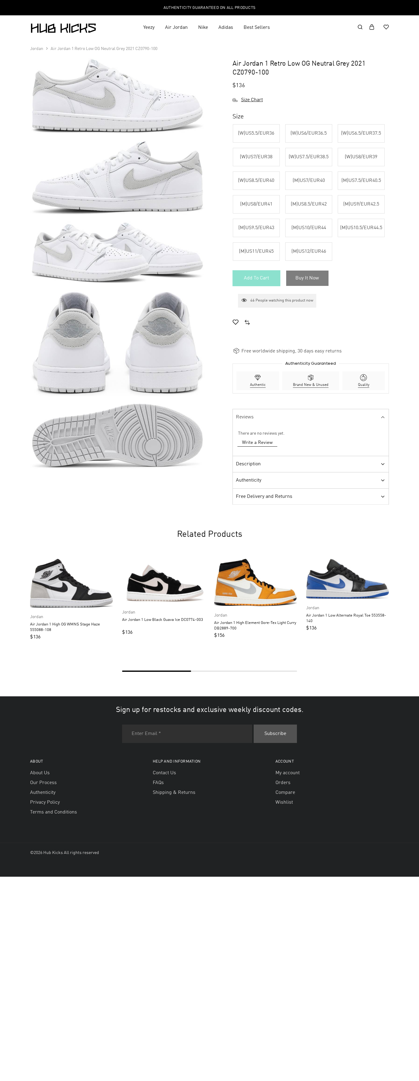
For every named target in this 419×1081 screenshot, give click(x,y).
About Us (40, 773)
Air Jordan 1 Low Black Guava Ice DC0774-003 (162, 620)
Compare (285, 792)
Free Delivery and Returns (264, 496)
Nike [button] (203, 27)
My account (287, 773)
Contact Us (164, 773)
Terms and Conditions (53, 812)
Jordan (36, 49)
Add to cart (256, 278)
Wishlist (284, 802)
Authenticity (248, 480)
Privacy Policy (45, 802)
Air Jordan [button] (176, 27)
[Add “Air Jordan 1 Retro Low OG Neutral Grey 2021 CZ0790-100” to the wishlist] (236, 323)
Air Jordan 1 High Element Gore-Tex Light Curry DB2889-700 (255, 625)
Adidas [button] (225, 27)
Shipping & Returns (174, 792)
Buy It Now (307, 278)
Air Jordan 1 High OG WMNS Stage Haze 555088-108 (65, 627)
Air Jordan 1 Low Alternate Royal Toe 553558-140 (346, 618)
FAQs (158, 782)
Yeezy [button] (149, 27)
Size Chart (252, 100)
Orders (282, 782)
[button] (256, 133)
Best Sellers (257, 27)
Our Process (43, 782)
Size (238, 117)
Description (248, 464)
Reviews (245, 417)
